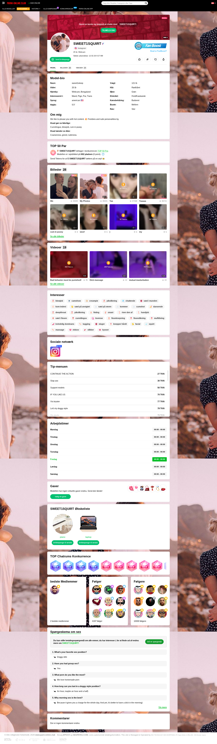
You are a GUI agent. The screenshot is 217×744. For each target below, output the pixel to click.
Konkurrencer (66, 9)
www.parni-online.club (45, 735)
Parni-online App (86, 9)
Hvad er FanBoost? (158, 51)
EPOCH (66, 735)
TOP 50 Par (103, 151)
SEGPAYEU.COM (80, 735)
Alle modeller (8, 9)
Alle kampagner (50, 9)
